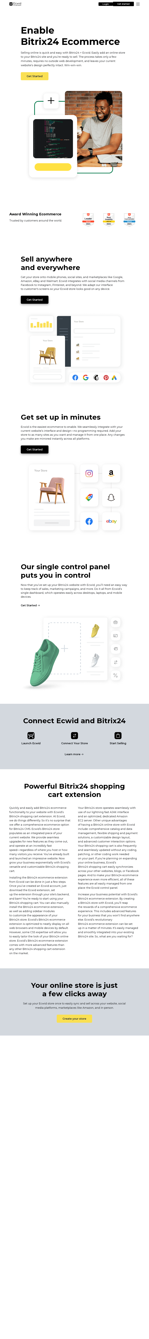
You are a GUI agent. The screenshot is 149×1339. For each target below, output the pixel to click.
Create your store (74, 1018)
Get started (123, 4)
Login (106, 4)
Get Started (35, 76)
